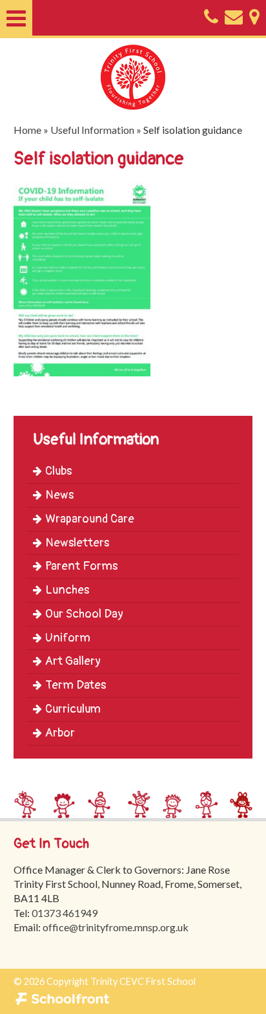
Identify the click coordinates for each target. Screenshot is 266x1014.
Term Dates (75, 685)
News (59, 495)
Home (27, 130)
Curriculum (73, 709)
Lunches (67, 590)
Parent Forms (81, 566)
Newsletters (77, 542)
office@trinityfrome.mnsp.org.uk (116, 927)
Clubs (58, 471)
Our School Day (84, 614)
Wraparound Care (89, 519)
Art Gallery (73, 661)
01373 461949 (64, 913)
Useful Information (92, 130)
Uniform (67, 638)
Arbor (60, 733)
